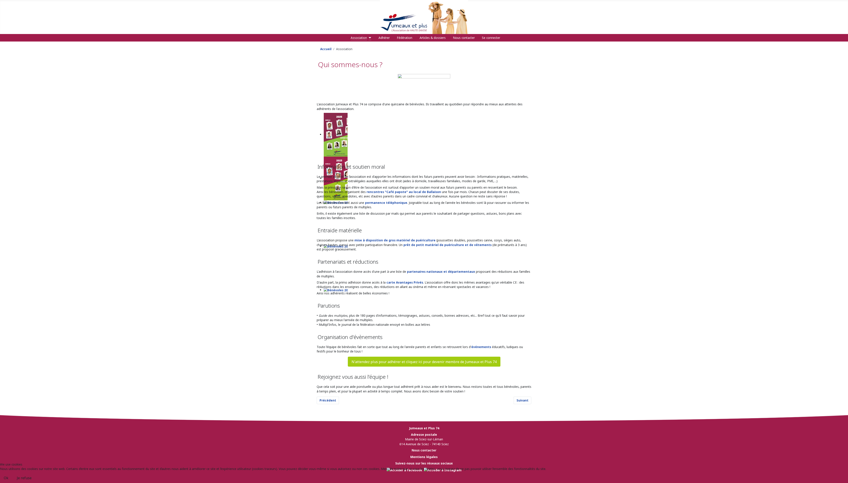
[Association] (369, 38)
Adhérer (384, 38)
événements (481, 347)
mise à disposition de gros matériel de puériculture (394, 240)
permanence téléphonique (386, 203)
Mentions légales (424, 457)
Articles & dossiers (433, 38)
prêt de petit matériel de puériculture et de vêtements (447, 245)
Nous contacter (464, 38)
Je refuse (24, 477)
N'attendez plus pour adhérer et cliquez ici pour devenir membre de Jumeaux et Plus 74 (424, 361)
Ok (6, 477)
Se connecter (491, 38)
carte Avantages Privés (404, 282)
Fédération (404, 38)
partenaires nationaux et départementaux (441, 271)
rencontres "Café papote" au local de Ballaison (404, 192)
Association (359, 38)
